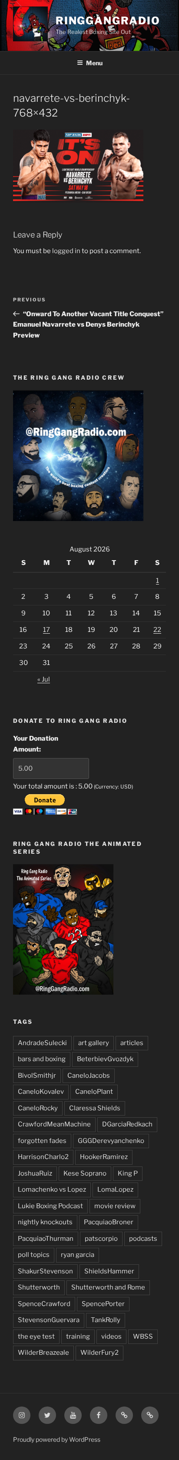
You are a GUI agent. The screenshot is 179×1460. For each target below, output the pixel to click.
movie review (115, 1206)
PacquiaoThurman (45, 1239)
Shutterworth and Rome (108, 1287)
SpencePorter (103, 1304)
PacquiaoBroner (108, 1222)
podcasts (143, 1239)
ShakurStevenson (45, 1271)
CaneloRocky (38, 1108)
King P (128, 1173)
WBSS (143, 1336)
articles (131, 1043)
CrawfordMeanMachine (54, 1124)
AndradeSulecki (42, 1043)
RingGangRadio (108, 20)
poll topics (34, 1255)
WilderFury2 (99, 1352)
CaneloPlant (94, 1092)
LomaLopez (115, 1189)
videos (111, 1336)
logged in (66, 251)
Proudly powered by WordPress (56, 1439)
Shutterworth (39, 1287)
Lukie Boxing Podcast (50, 1206)
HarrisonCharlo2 (43, 1157)
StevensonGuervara (49, 1320)
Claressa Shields (94, 1108)
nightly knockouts (45, 1222)
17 (46, 630)
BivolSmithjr (37, 1075)
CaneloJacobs (88, 1075)
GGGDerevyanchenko (111, 1141)
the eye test (36, 1336)
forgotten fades (42, 1141)
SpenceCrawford (44, 1304)
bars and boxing (42, 1059)
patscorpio (101, 1239)
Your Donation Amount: (35, 744)
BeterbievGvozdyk (105, 1059)
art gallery (93, 1043)
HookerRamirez (104, 1157)
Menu (94, 63)
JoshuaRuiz (35, 1173)
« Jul (43, 679)
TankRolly (105, 1320)
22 (157, 630)
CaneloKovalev (41, 1092)
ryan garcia (77, 1255)
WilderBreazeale (43, 1352)
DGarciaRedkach (127, 1124)
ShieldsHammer (109, 1271)
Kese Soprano (84, 1173)
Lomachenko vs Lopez (52, 1189)
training (78, 1336)
